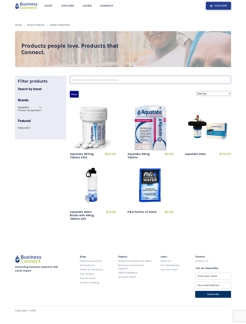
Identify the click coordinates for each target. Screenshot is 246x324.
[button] (48, 5)
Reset (74, 94)
